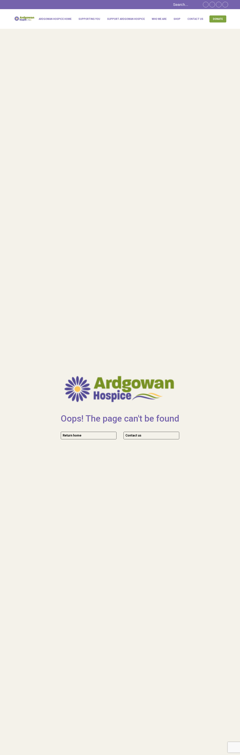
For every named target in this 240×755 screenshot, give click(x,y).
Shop (177, 19)
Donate (218, 19)
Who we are (159, 19)
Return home (72, 435)
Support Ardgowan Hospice (126, 19)
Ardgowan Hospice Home (55, 19)
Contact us (195, 19)
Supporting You (89, 19)
